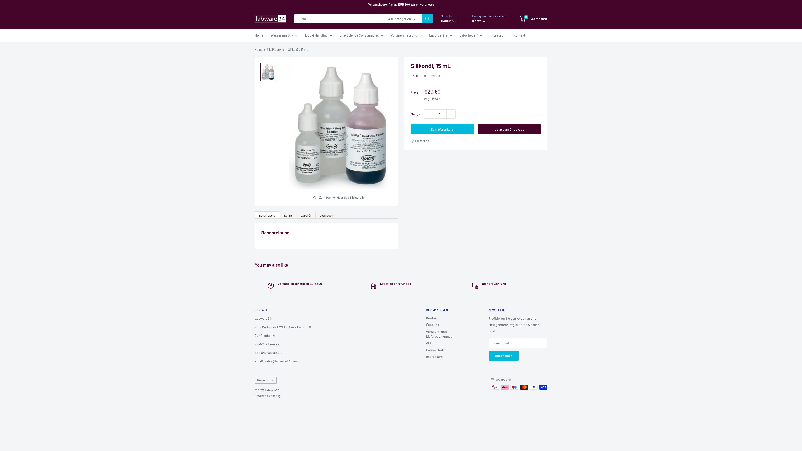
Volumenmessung (404, 35)
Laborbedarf (468, 35)
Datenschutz (435, 350)
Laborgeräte (438, 35)
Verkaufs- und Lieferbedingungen (440, 333)
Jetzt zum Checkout (509, 129)
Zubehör (306, 215)
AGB (429, 343)
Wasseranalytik (282, 35)
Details (288, 215)
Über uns (432, 325)
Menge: (416, 114)
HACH (414, 76)
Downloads (326, 215)
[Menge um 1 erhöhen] (451, 114)
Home (259, 35)
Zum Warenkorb (442, 129)
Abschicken (503, 355)
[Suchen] (427, 18)
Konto (477, 21)
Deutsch (262, 380)
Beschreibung (267, 215)
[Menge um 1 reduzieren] (428, 114)
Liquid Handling (316, 35)
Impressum (498, 35)
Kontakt (519, 35)
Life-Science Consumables (359, 35)
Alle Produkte (275, 49)
